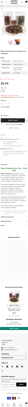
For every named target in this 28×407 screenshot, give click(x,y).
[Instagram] (7, 366)
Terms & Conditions (17, 124)
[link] (14, 277)
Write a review (14, 328)
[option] (14, 23)
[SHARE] (26, 121)
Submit (21, 384)
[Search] (6, 2)
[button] (22, 35)
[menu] (2, 2)
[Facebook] (2, 366)
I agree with (8, 124)
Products (7, 6)
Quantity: (3, 100)
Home (2, 6)
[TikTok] (17, 366)
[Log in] (22, 2)
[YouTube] (22, 366)
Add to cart (13, 120)
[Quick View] (19, 292)
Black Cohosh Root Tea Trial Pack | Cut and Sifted (14, 309)
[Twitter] (2, 371)
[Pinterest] (12, 366)
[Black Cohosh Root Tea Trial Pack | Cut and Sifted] (14, 296)
